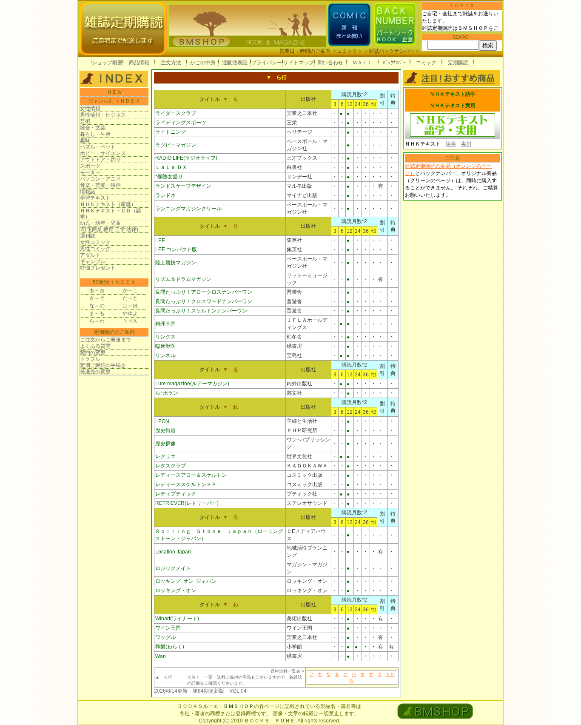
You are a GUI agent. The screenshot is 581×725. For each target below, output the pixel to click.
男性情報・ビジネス (103, 115)
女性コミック (95, 242)
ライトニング (170, 132)
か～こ (130, 290)
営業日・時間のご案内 (304, 51)
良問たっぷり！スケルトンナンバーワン (201, 311)
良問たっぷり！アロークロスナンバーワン (203, 292)
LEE (160, 241)
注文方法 (171, 63)
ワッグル (165, 637)
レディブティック (175, 494)
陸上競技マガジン (175, 263)
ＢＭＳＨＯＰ (238, 706)
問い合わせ (330, 63)
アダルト (90, 255)
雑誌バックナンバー (392, 51)
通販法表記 (235, 63)
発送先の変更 (95, 372)
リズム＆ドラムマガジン (183, 279)
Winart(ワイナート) (177, 619)
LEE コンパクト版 (176, 249)
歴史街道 (165, 430)
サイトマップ (298, 63)
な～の (97, 306)
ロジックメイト (173, 568)
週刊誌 (87, 236)
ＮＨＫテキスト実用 (453, 106)
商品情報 (139, 63)
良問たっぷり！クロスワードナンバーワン (203, 301)
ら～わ (97, 321)
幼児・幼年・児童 (100, 223)
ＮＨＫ (130, 321)
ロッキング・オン (175, 590)
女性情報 (90, 109)
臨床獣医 (165, 346)
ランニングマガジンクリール (188, 209)
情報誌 (87, 192)
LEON (162, 421)
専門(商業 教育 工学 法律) (109, 229)
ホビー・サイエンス (103, 153)
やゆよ (130, 313)
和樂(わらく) (169, 647)
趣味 (85, 140)
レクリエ (165, 456)
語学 (451, 144)
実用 (466, 144)
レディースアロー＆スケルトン (191, 475)
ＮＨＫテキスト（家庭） (108, 204)
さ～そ (97, 298)
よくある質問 (95, 346)
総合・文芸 (92, 128)
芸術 (85, 121)
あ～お (97, 290)
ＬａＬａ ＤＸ (171, 167)
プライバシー (266, 63)
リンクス (165, 337)
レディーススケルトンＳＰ (185, 484)
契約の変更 (92, 352)
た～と (130, 298)
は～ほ (130, 306)
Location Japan (173, 552)
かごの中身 (203, 63)
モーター (90, 172)
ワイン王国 (168, 628)
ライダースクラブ (175, 113)
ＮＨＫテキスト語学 (453, 94)
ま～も (97, 313)
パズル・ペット (98, 147)
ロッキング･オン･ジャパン (185, 581)
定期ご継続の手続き (103, 365)
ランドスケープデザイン (183, 186)
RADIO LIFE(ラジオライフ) (186, 158)
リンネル (165, 355)
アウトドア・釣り (100, 160)
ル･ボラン (166, 393)
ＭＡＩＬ (362, 63)
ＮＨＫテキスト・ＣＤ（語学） (110, 214)
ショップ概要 (107, 63)
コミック (347, 51)
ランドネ (165, 195)
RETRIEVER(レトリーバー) (187, 503)
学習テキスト (95, 198)
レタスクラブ (170, 466)
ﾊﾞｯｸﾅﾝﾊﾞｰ (394, 63)
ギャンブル (92, 261)
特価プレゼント (98, 268)
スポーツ (90, 166)
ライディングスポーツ (180, 123)
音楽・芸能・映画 (100, 185)
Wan (160, 656)
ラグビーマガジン (175, 145)
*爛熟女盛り (169, 177)
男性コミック (95, 249)
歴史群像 (165, 444)
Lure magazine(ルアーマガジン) (192, 384)
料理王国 (165, 324)
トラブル (90, 359)
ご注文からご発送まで (105, 340)
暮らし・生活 (95, 134)
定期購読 (458, 63)
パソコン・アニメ (100, 179)
